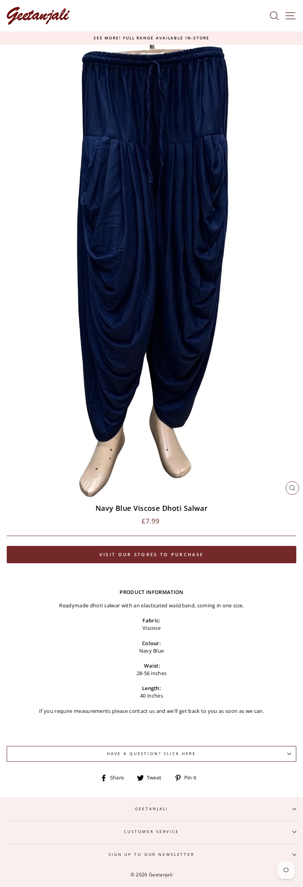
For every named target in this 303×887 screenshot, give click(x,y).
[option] (151, 38)
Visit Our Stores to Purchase (151, 554)
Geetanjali (151, 808)
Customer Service (151, 831)
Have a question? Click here (151, 753)
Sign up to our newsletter (151, 854)
